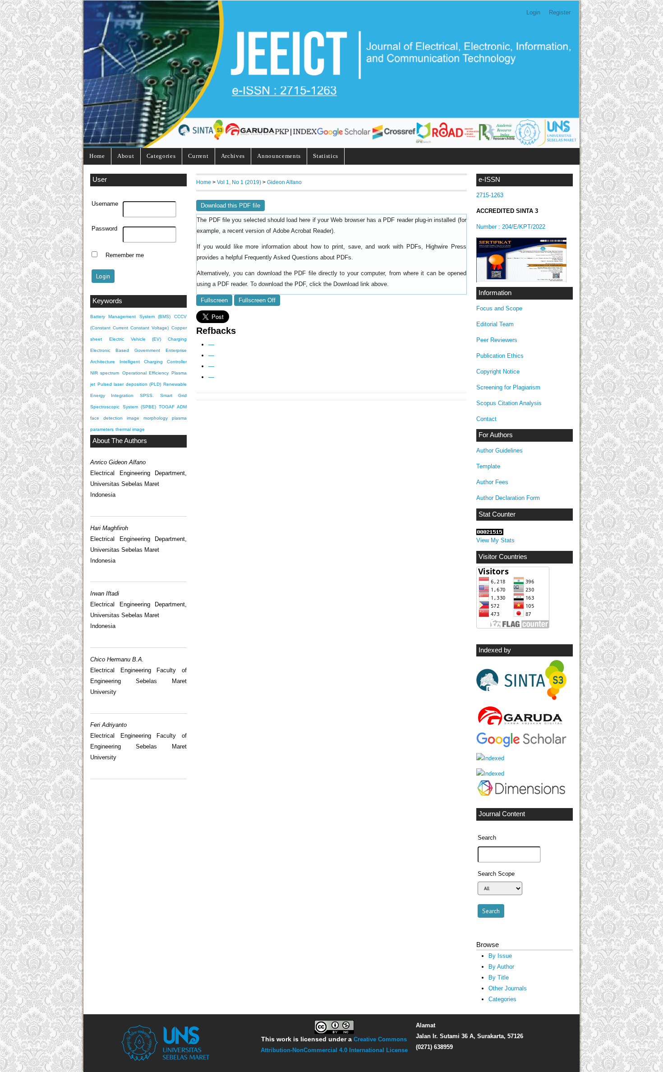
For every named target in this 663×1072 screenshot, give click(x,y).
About (125, 155)
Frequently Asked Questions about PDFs (297, 257)
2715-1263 (489, 195)
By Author (501, 966)
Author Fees (492, 482)
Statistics (325, 155)
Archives (233, 155)
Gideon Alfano (284, 182)
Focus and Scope (499, 308)
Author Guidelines (499, 450)
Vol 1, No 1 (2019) (239, 182)
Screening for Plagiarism (508, 387)
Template (488, 466)
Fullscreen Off (257, 300)
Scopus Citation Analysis (509, 403)
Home (97, 155)
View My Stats (495, 540)
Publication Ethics (500, 355)
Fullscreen (214, 300)
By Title (498, 977)
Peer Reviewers (496, 340)
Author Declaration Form (508, 497)
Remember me (125, 255)
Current (198, 155)
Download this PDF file (230, 205)
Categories (161, 155)
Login (533, 12)
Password (104, 229)
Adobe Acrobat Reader (302, 231)
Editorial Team (495, 324)
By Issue (500, 955)
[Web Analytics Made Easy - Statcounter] (489, 533)
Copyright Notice (498, 371)
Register (560, 12)
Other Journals (507, 988)
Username (105, 204)
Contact (486, 419)
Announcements (279, 155)
